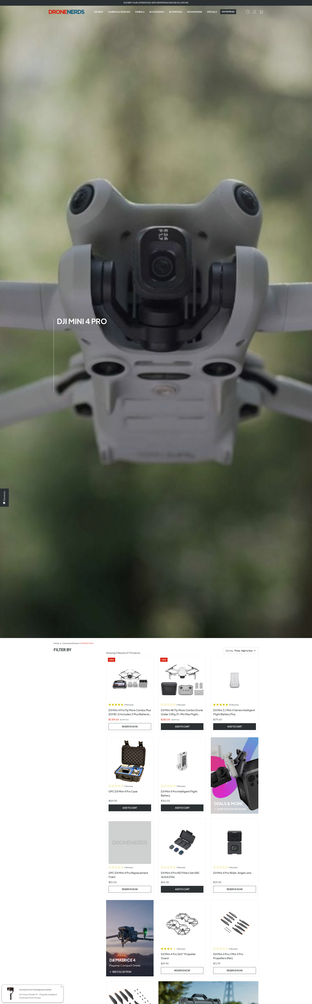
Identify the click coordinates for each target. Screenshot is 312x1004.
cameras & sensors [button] (119, 12)
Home (56, 643)
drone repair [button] (194, 12)
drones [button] (98, 12)
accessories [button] (156, 12)
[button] (248, 11)
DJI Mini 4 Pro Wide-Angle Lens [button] (232, 872)
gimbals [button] (139, 12)
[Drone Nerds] (67, 12)
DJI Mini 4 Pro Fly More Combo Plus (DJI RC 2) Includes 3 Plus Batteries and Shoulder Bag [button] (130, 714)
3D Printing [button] (175, 12)
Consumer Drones (70, 643)
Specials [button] (212, 12)
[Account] (254, 11)
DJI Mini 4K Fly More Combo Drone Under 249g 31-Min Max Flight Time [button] (182, 714)
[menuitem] (98, 12)
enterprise (228, 11)
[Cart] (261, 11)
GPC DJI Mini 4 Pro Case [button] (123, 791)
